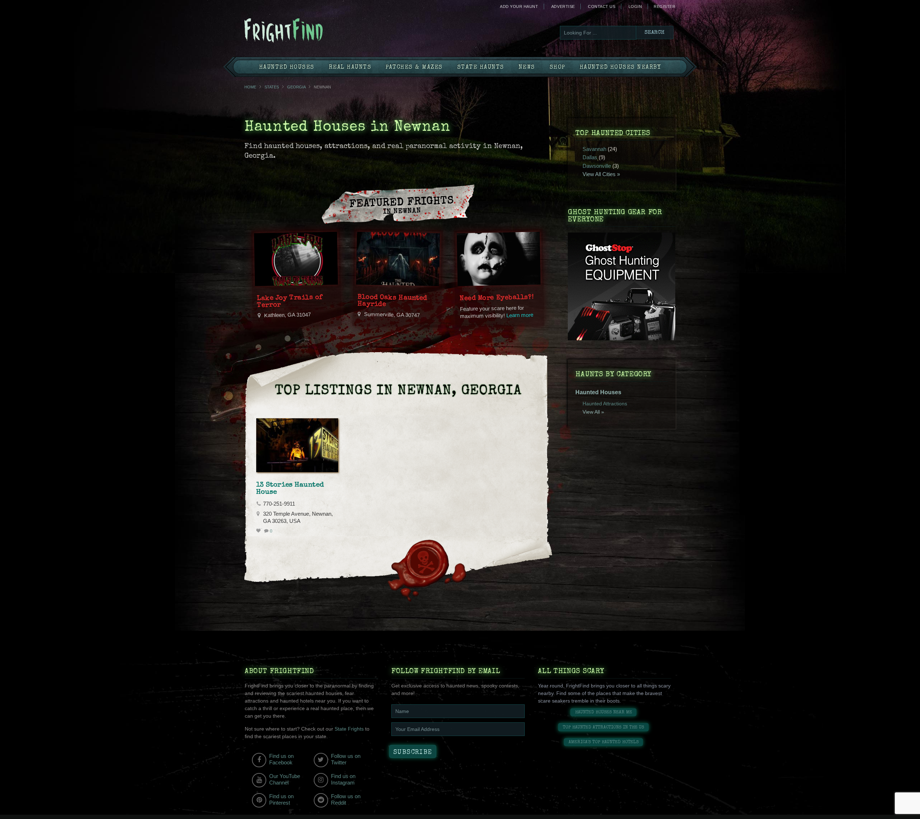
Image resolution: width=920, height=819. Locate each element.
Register (664, 6)
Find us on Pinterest (281, 799)
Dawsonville (597, 166)
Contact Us (601, 6)
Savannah (594, 149)
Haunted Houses (286, 67)
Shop (557, 67)
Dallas (590, 157)
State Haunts (480, 67)
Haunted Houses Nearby (620, 67)
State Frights (349, 729)
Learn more (519, 315)
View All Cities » (601, 174)
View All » (593, 412)
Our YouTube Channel (284, 779)
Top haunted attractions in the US (603, 727)
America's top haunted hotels (604, 742)
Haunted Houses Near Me (603, 712)
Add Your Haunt (519, 6)
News (527, 67)
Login (635, 6)
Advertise (563, 6)
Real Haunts (350, 67)
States (271, 87)
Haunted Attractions (605, 403)
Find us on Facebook (281, 759)
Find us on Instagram (343, 779)
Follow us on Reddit (345, 799)
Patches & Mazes (414, 67)
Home (250, 87)
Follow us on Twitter (345, 759)
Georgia (296, 87)
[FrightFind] (312, 31)
